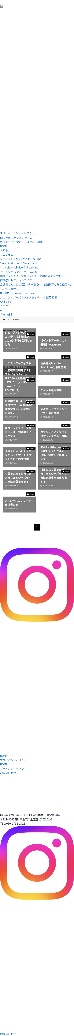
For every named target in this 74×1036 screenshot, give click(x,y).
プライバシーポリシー (13, 760)
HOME (4, 756)
